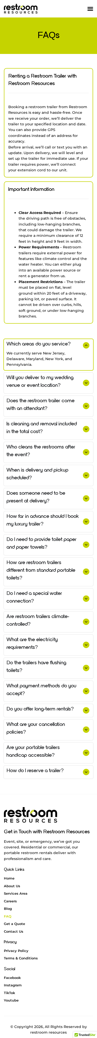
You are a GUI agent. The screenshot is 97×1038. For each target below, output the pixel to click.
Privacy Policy (16, 951)
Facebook (12, 978)
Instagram (13, 985)
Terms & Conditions (21, 958)
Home (9, 878)
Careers (10, 901)
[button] (90, 8)
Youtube (11, 1000)
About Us (12, 886)
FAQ (7, 916)
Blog (8, 908)
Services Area (15, 893)
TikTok (9, 993)
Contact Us (13, 931)
